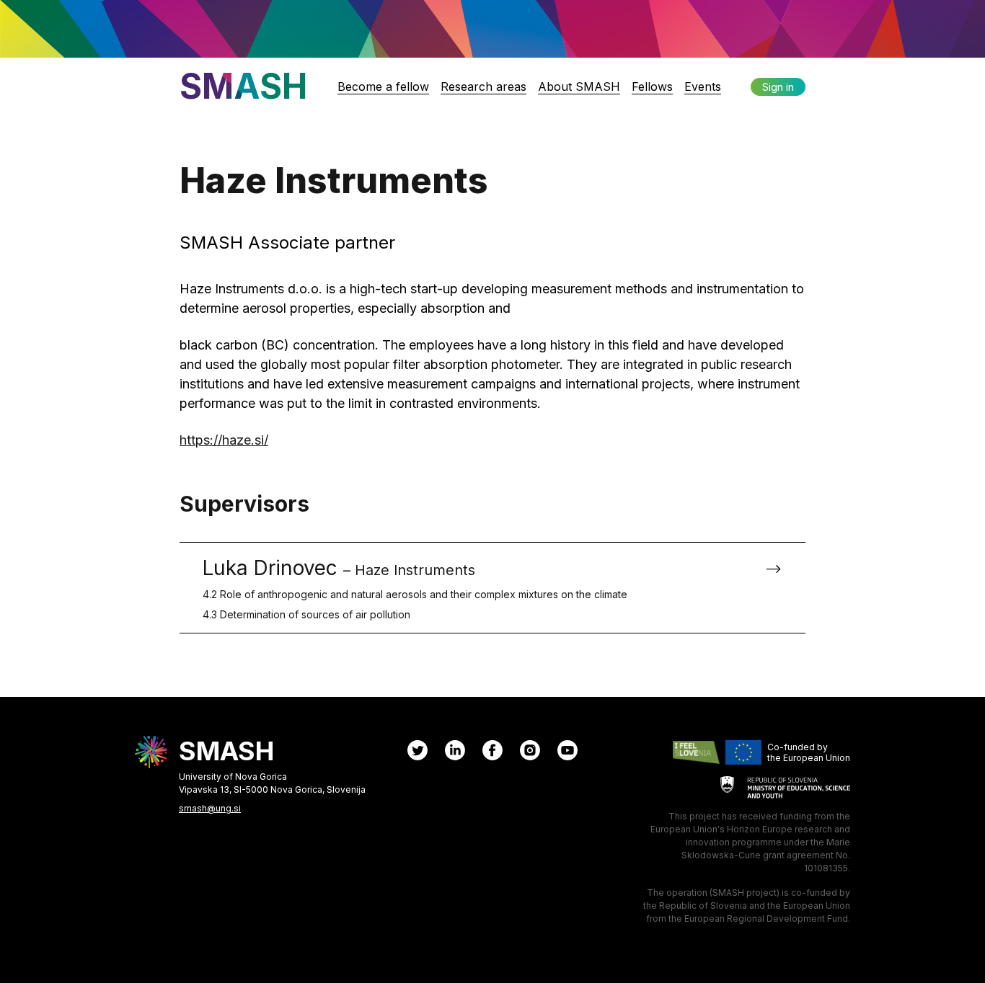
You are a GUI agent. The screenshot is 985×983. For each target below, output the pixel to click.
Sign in (778, 87)
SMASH (243, 86)
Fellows (652, 86)
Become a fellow (383, 86)
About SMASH (579, 86)
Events (702, 86)
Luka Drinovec (415, 588)
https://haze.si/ (224, 440)
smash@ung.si (210, 808)
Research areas (483, 86)
